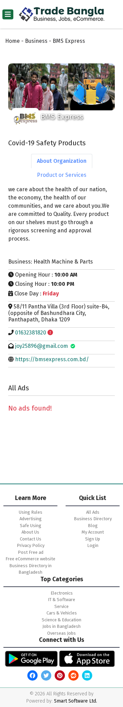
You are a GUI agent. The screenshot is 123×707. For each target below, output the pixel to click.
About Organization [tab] (61, 161)
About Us (30, 532)
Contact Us (30, 538)
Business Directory (93, 518)
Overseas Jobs (61, 633)
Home (12, 41)
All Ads (92, 512)
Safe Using (30, 525)
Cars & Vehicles (61, 612)
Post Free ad (30, 552)
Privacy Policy (30, 545)
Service (61, 606)
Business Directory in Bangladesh (30, 569)
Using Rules (30, 512)
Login (92, 545)
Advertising (30, 518)
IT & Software (61, 599)
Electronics (62, 593)
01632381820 (30, 332)
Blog (93, 525)
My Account (93, 532)
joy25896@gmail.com (41, 346)
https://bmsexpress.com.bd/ (52, 359)
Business (36, 41)
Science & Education (61, 619)
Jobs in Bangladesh (61, 626)
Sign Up (92, 538)
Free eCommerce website (30, 558)
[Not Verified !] (50, 332)
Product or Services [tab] (61, 175)
